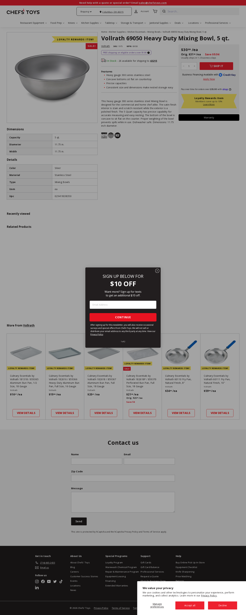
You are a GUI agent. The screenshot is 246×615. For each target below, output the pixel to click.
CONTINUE (123, 317)
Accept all (189, 605)
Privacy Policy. (209, 595)
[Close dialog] (157, 270)
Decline (222, 605)
